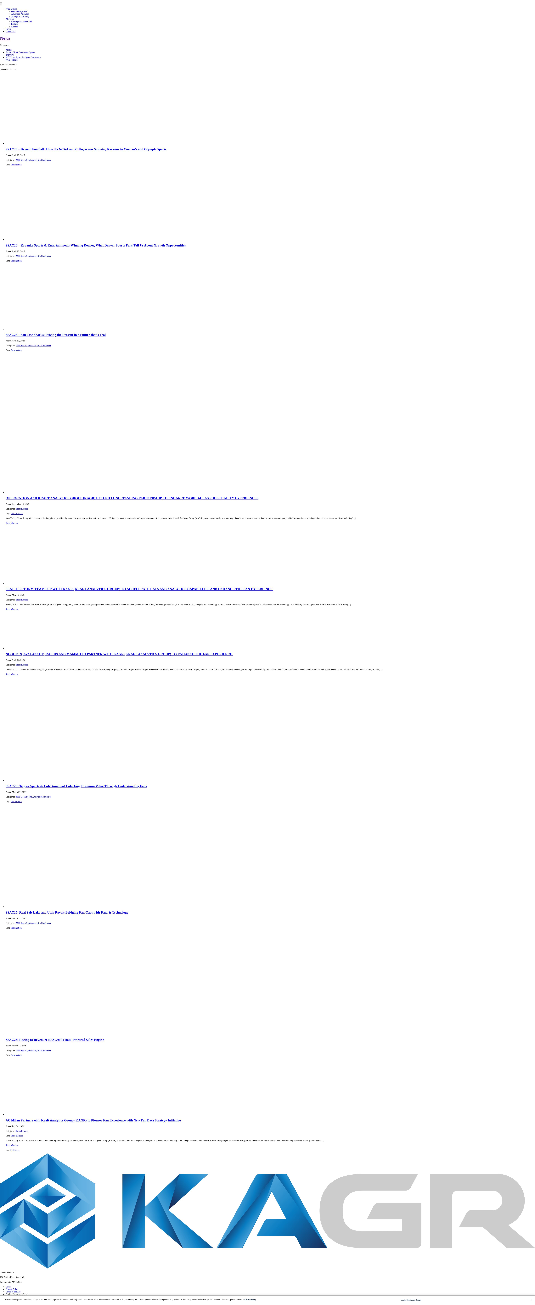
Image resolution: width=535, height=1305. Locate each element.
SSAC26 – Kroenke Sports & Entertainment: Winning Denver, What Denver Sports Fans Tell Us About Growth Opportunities (96, 245)
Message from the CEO (21, 21)
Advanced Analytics (20, 14)
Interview (10, 55)
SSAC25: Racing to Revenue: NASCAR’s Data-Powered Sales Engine (55, 1040)
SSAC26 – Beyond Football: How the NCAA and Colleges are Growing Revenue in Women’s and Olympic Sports (86, 149)
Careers (14, 26)
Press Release (12, 60)
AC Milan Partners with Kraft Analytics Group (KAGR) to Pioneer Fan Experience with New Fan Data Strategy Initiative (93, 1120)
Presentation (16, 164)
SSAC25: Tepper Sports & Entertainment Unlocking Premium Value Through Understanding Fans (76, 786)
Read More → (12, 523)
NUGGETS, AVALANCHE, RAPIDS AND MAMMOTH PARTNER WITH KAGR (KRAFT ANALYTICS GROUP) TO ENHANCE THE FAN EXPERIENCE (119, 654)
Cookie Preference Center (411, 1300)
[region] (267, 1300)
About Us (10, 19)
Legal (8, 1287)
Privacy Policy (12, 1289)
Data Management (19, 11)
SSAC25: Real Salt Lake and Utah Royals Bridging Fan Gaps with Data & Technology (67, 912)
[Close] (530, 1300)
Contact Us (10, 31)
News (8, 29)
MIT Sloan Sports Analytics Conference (23, 57)
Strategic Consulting (20, 16)
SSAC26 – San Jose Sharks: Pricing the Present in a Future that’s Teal (56, 335)
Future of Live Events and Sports (20, 52)
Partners (14, 24)
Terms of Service (13, 1292)
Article (9, 50)
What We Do (11, 9)
